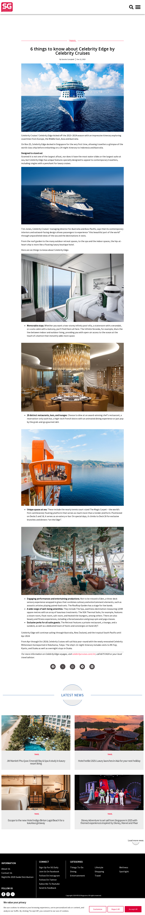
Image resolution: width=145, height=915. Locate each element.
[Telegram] (82, 666)
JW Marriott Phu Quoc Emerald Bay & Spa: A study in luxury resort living (36, 762)
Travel (72, 40)
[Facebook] (53, 666)
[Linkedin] (92, 666)
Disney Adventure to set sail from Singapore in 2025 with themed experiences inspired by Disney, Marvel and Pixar (109, 822)
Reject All (116, 909)
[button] (138, 7)
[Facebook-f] (3, 894)
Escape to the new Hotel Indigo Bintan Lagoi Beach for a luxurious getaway (36, 822)
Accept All (133, 909)
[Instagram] (8, 894)
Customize (97, 909)
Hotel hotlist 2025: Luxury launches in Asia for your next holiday (109, 760)
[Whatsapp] (72, 666)
